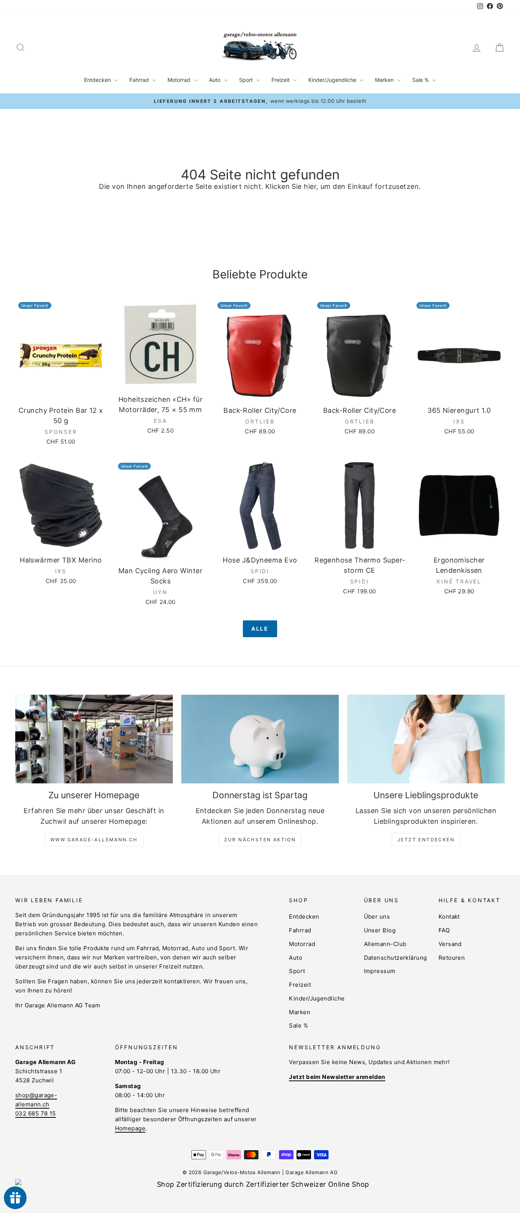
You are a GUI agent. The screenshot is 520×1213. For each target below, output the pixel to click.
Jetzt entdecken (426, 839)
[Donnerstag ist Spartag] (260, 739)
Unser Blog (380, 930)
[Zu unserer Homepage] (94, 739)
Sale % (421, 80)
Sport (246, 80)
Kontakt (449, 916)
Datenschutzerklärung (395, 957)
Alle (260, 628)
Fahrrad (139, 80)
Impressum (380, 971)
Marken (385, 80)
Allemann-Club (385, 944)
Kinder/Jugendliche (333, 80)
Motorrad (179, 80)
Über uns (377, 916)
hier (310, 186)
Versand (450, 944)
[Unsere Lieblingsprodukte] (426, 739)
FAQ (444, 930)
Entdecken (98, 80)
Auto (215, 80)
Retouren (452, 957)
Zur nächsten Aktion (260, 839)
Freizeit (281, 80)
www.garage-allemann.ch (94, 839)
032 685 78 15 (35, 1113)
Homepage (130, 1128)
